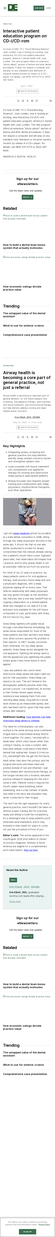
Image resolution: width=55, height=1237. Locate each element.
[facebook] (18, 101)
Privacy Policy (44, 1225)
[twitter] (27, 101)
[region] (27, 1227)
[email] (36, 101)
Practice (7, 24)
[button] (5, 8)
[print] (50, 101)
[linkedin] (23, 101)
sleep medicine (21, 533)
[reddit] (32, 101)
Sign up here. (31, 850)
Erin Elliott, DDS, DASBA (27, 417)
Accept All (27, 1232)
